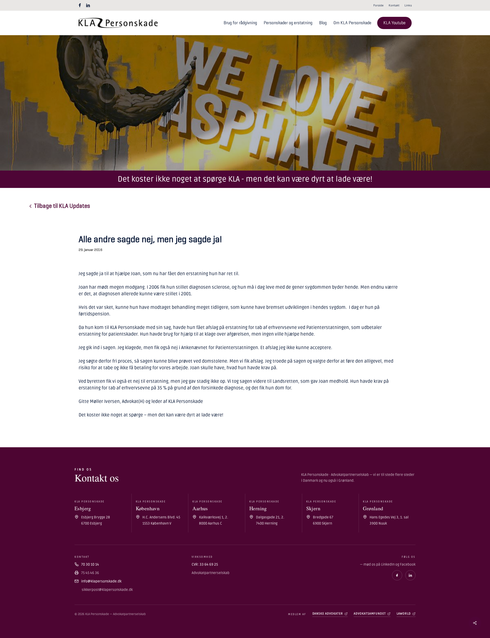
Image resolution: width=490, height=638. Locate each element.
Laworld (404, 614)
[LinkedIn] (410, 575)
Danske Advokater (327, 614)
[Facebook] (397, 575)
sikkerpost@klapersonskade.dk (107, 590)
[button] (62, 206)
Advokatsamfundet (370, 614)
